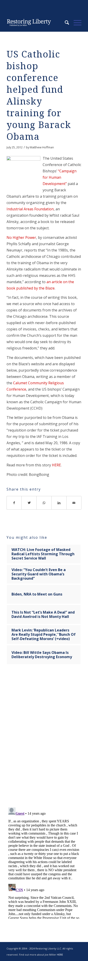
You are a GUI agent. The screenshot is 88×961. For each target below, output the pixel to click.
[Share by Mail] (74, 502)
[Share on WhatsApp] (44, 502)
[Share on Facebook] (14, 502)
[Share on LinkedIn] (59, 502)
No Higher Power (21, 237)
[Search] (64, 23)
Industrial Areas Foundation (30, 208)
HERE (56, 465)
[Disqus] (44, 738)
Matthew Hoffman (42, 147)
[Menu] (75, 23)
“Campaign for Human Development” (59, 177)
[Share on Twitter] (29, 502)
